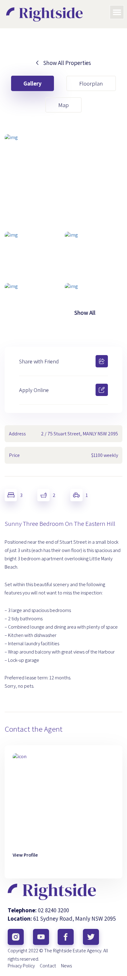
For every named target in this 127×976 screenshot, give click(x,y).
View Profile (25, 855)
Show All (85, 312)
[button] (117, 12)
